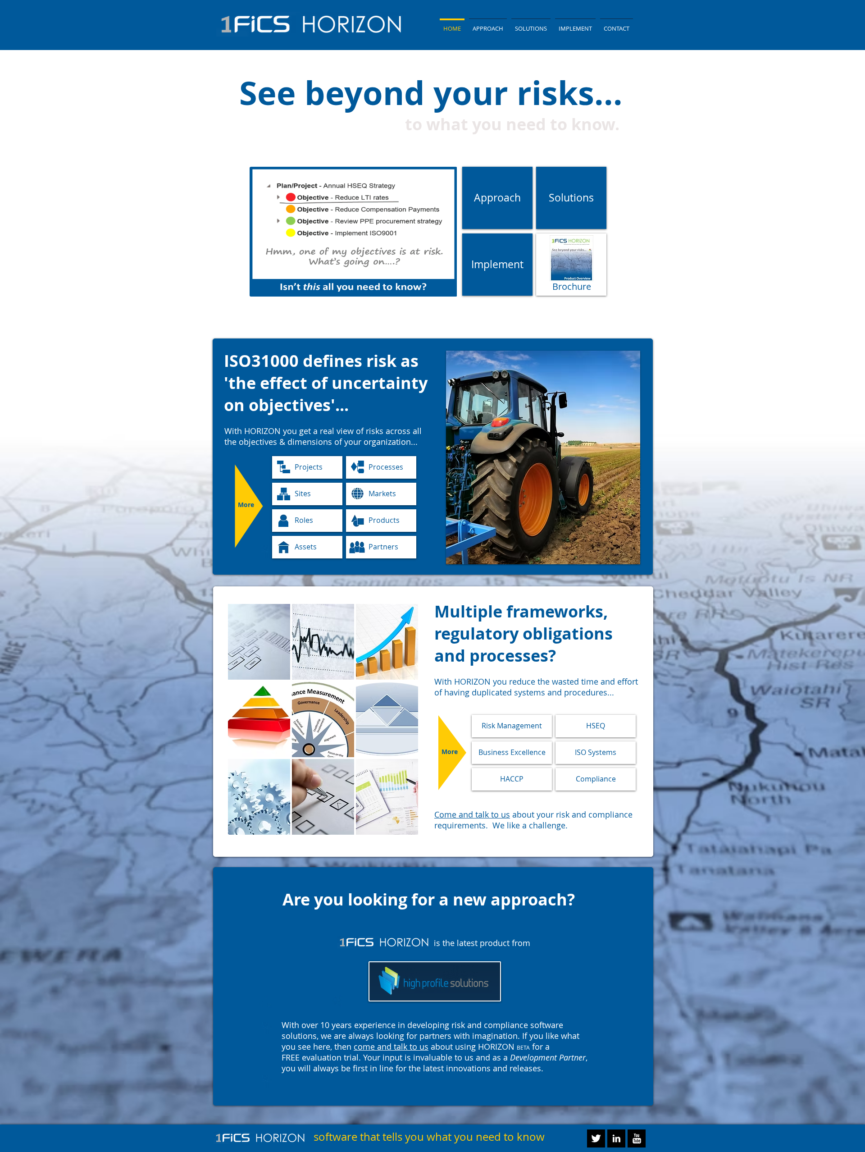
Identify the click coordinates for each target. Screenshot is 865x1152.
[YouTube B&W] (637, 1138)
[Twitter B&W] (596, 1138)
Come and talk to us (472, 814)
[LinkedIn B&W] (616, 1138)
